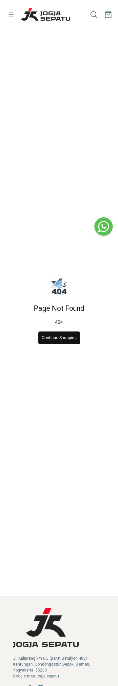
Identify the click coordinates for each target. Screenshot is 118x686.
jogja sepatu (48, 676)
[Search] (94, 14)
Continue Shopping (59, 337)
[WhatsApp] (103, 226)
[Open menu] (11, 14)
